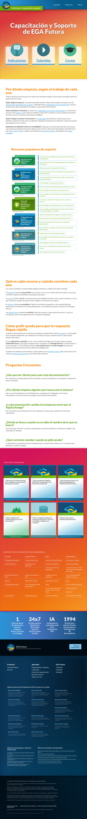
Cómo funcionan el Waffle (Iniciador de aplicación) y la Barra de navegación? (41, 482)
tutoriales (42, 119)
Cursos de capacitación (40, 672)
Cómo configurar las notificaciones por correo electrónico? (14, 519)
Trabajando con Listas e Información (51, 111)
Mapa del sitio (10, 807)
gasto (21, 131)
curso (10, 298)
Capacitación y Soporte (40, 667)
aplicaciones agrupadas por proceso (19, 105)
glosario (18, 113)
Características (12, 667)
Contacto (59, 667)
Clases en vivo (37, 677)
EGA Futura (21, 646)
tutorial (11, 292)
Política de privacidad (12, 806)
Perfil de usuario (54, 351)
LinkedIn (59, 672)
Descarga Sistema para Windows (28, 806)
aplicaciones (13, 312)
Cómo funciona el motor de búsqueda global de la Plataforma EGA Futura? (69, 482)
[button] (80, 4)
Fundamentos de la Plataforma (57, 105)
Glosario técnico (38, 674)
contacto (62, 333)
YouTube (59, 670)
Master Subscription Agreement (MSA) (46, 806)
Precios (10, 670)
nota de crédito (49, 131)
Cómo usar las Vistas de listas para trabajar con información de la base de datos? (15, 482)
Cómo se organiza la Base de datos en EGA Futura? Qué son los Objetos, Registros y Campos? (42, 520)
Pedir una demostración (75, 646)
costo (15, 131)
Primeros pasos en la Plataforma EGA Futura (68, 518)
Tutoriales (35, 670)
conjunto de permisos (20, 354)
